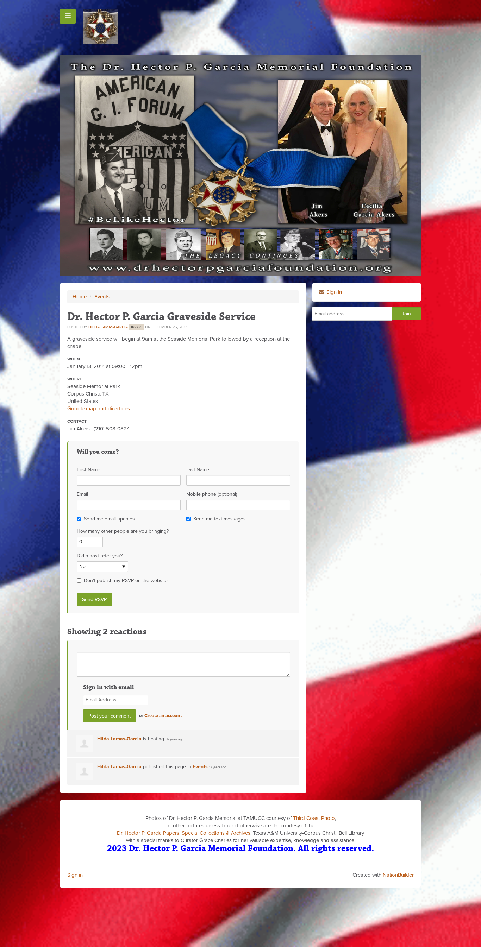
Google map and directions (98, 408)
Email (82, 494)
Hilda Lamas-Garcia (108, 327)
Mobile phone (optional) (211, 494)
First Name (88, 470)
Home (80, 296)
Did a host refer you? (100, 556)
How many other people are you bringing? (123, 531)
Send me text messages (219, 519)
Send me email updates (109, 519)
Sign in (75, 875)
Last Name (197, 470)
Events (102, 296)
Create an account (163, 716)
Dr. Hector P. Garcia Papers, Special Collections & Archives (183, 833)
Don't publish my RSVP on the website (126, 580)
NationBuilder (398, 875)
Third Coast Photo (314, 818)
